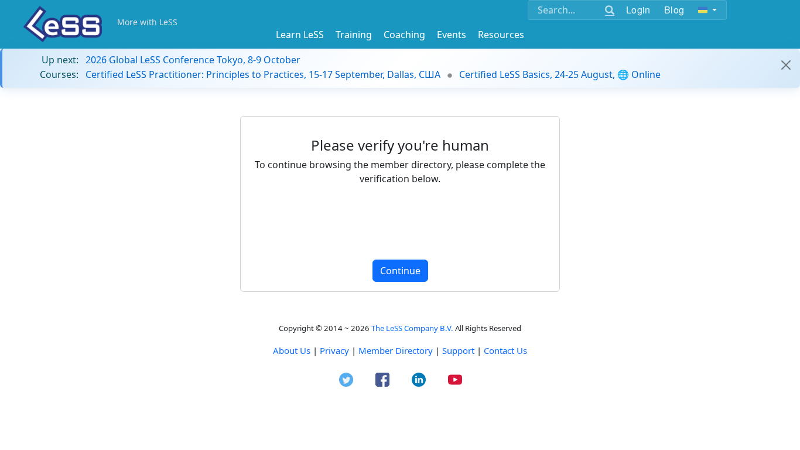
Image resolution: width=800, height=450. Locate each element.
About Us (291, 350)
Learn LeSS (300, 34)
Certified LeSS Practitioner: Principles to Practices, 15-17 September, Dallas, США (263, 74)
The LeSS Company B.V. (412, 328)
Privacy (334, 350)
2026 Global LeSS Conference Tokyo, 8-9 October (193, 59)
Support (458, 350)
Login (638, 9)
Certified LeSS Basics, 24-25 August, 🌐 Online (560, 74)
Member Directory (395, 350)
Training (354, 34)
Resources (501, 34)
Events (451, 34)
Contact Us (505, 350)
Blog (674, 9)
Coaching (404, 34)
